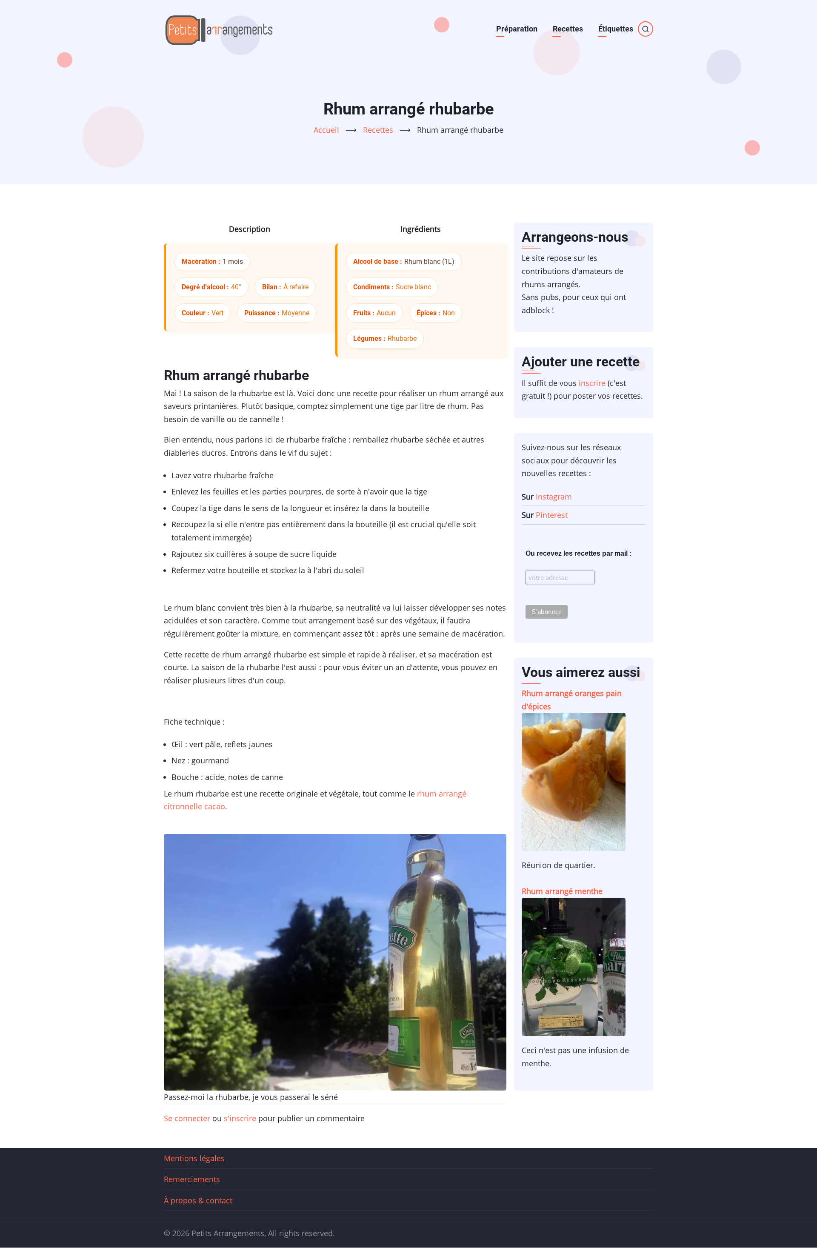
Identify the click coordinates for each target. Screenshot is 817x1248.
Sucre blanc (413, 287)
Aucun (386, 313)
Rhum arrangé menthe (562, 891)
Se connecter (187, 1118)
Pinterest (552, 515)
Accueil (326, 130)
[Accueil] (219, 29)
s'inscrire (240, 1118)
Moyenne (295, 313)
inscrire (592, 383)
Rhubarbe (402, 338)
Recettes (568, 28)
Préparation (516, 28)
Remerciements (192, 1179)
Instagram (554, 496)
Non (449, 313)
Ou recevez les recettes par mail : (578, 553)
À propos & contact (198, 1200)
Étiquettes (615, 28)
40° (236, 287)
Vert (217, 313)
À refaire (296, 287)
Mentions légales (194, 1158)
